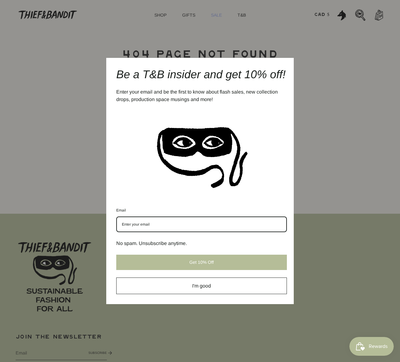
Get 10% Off (201, 262)
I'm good (201, 285)
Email (121, 210)
